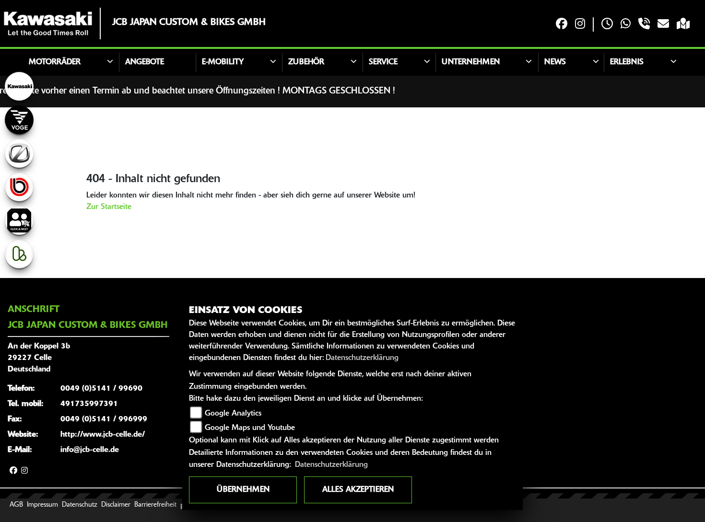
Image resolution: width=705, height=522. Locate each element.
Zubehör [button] (306, 62)
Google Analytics (233, 414)
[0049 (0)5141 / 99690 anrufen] (644, 25)
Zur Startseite (108, 207)
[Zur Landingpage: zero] (19, 153)
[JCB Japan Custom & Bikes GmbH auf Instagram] (580, 25)
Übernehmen (243, 490)
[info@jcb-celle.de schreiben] (663, 25)
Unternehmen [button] (471, 62)
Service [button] (383, 62)
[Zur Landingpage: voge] (19, 119)
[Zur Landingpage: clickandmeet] (19, 220)
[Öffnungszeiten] (607, 25)
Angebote (144, 62)
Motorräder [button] (55, 62)
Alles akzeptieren (358, 490)
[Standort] (683, 25)
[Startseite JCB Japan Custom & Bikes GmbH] (48, 23)
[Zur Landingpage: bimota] (19, 187)
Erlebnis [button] (627, 62)
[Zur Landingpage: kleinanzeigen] (19, 254)
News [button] (555, 62)
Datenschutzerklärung (362, 358)
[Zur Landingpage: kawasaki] (19, 86)
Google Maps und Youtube (250, 428)
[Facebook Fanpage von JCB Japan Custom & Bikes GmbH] (561, 25)
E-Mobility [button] (223, 62)
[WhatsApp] (625, 25)
